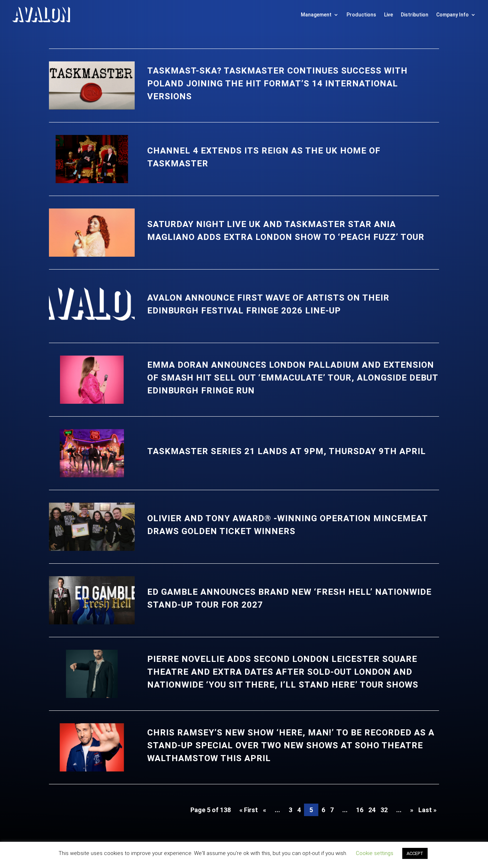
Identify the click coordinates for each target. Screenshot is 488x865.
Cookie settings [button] (374, 853)
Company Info (452, 14)
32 (384, 810)
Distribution (414, 14)
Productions (361, 14)
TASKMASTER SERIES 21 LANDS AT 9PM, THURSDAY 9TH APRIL (286, 451)
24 (371, 810)
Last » (427, 810)
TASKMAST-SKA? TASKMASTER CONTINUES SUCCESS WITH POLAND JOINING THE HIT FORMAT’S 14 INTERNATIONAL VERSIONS (277, 83)
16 (359, 810)
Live (388, 14)
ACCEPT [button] (415, 853)
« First (248, 810)
